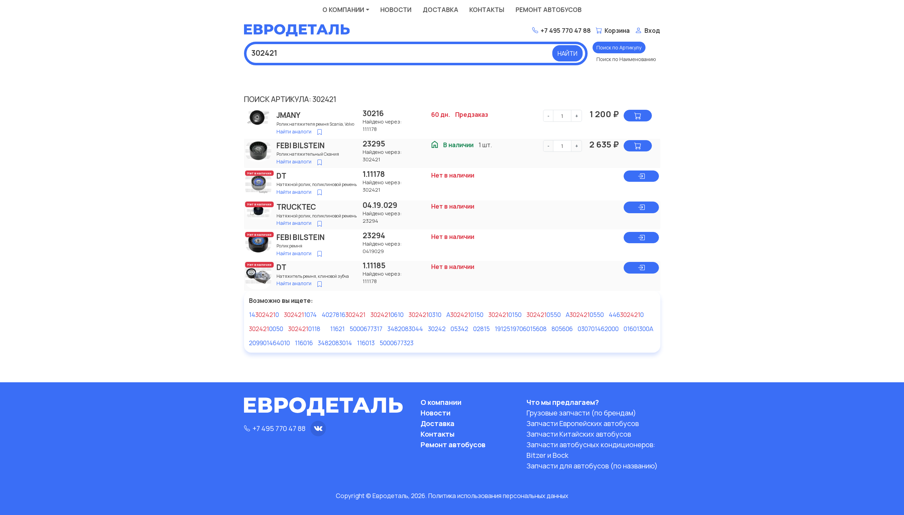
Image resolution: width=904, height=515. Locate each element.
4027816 (343, 314)
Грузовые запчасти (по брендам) (581, 413)
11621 (337, 328)
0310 (425, 314)
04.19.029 (380, 205)
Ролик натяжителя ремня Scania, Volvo (315, 124)
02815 (481, 328)
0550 (544, 314)
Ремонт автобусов (549, 9)
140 (264, 314)
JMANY (288, 115)
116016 (304, 343)
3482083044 (405, 328)
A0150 (464, 314)
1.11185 (374, 265)
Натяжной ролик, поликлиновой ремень (316, 184)
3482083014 (335, 343)
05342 (459, 328)
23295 (374, 144)
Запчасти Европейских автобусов (583, 423)
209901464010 (269, 343)
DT (281, 176)
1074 (300, 314)
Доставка (440, 9)
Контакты (486, 9)
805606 (562, 328)
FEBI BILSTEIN (300, 145)
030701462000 (598, 328)
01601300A (638, 328)
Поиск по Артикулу (618, 47)
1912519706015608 (521, 328)
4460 (626, 314)
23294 (374, 235)
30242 (437, 328)
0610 (387, 314)
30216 (373, 113)
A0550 (585, 314)
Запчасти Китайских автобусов (579, 434)
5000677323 (397, 343)
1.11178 (374, 174)
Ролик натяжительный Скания (307, 154)
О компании (343, 9)
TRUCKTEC (296, 207)
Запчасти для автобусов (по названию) (592, 466)
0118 (304, 328)
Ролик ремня (289, 246)
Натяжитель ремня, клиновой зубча (312, 276)
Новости (395, 9)
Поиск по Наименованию (626, 59)
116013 (366, 343)
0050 (266, 328)
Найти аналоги (293, 131)
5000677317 (366, 328)
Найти (567, 53)
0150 (505, 314)
